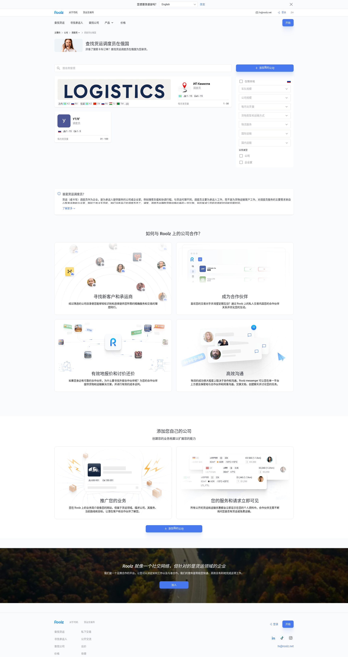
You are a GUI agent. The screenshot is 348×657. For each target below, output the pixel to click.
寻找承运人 (76, 22)
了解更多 (67, 208)
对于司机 (73, 12)
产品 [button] (107, 22)
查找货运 (59, 22)
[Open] (286, 133)
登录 (275, 624)
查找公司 (94, 22)
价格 (123, 22)
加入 (174, 584)
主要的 (57, 33)
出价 (83, 646)
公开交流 (86, 639)
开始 (288, 22)
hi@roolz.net (265, 12)
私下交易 (86, 631)
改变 (202, 4)
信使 (83, 653)
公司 (66, 33)
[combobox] (178, 4)
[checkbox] (247, 81)
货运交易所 (88, 12)
